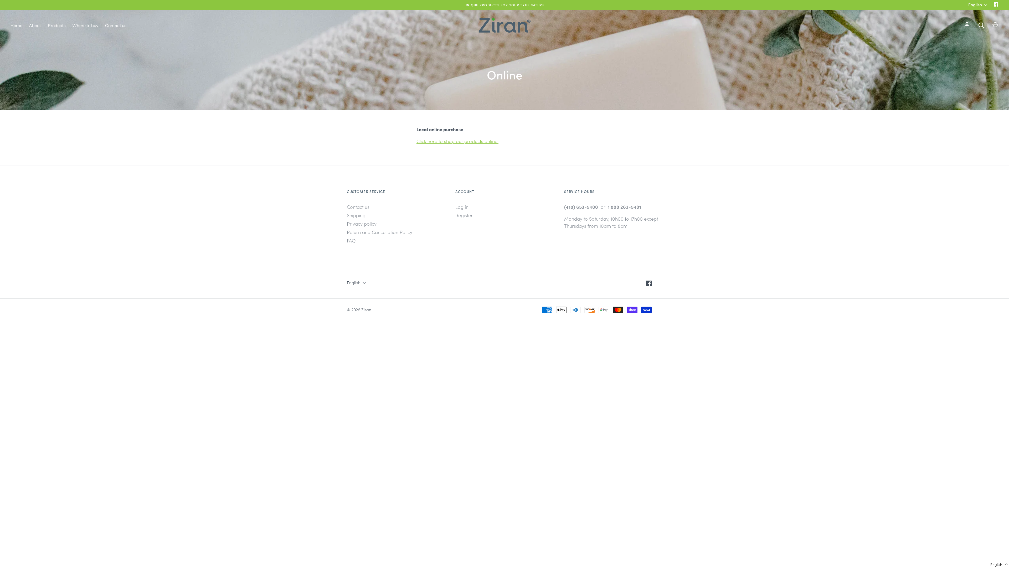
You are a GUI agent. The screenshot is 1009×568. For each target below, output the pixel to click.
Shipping (356, 215)
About (35, 25)
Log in (462, 207)
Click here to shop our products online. (457, 141)
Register (464, 215)
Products (57, 25)
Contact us (115, 25)
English (354, 282)
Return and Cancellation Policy (379, 232)
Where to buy (85, 25)
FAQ (351, 240)
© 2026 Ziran (359, 309)
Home (16, 25)
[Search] (981, 25)
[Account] (967, 25)
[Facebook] (996, 4)
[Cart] (995, 25)
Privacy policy (362, 223)
